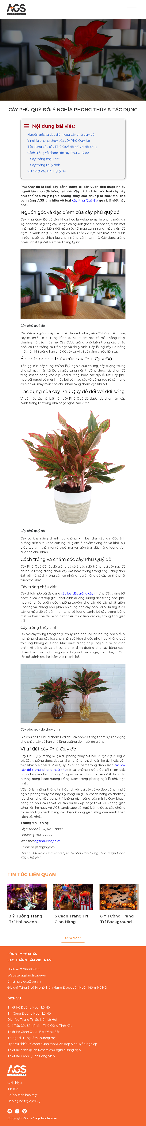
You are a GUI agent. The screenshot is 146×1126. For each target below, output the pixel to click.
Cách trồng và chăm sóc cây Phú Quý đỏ (58, 153)
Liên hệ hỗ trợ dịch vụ (23, 1101)
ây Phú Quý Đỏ (86, 200)
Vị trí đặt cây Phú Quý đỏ (46, 171)
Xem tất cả (73, 938)
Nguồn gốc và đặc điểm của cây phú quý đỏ (60, 134)
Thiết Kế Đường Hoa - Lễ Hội (28, 1007)
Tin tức (12, 1089)
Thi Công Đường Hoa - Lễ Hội (29, 1013)
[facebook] (17, 1111)
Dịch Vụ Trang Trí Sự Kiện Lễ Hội (32, 1019)
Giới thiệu (14, 1083)
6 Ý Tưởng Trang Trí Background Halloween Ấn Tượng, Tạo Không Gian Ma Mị (118, 919)
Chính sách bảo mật (22, 1095)
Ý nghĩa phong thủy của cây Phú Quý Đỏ (58, 141)
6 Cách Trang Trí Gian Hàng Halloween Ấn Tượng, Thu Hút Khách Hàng (71, 919)
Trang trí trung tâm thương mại (31, 1038)
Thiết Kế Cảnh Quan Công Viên (31, 1056)
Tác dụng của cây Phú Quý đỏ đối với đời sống (62, 147)
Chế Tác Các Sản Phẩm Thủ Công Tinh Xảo (39, 1026)
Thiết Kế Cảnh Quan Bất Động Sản (33, 1032)
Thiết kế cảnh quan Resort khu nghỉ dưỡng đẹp (44, 1050)
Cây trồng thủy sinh (45, 165)
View (27, 897)
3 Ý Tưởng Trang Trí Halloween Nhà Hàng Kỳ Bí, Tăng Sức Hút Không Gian (25, 919)
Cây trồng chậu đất (45, 159)
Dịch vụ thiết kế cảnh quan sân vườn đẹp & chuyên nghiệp (52, 1044)
